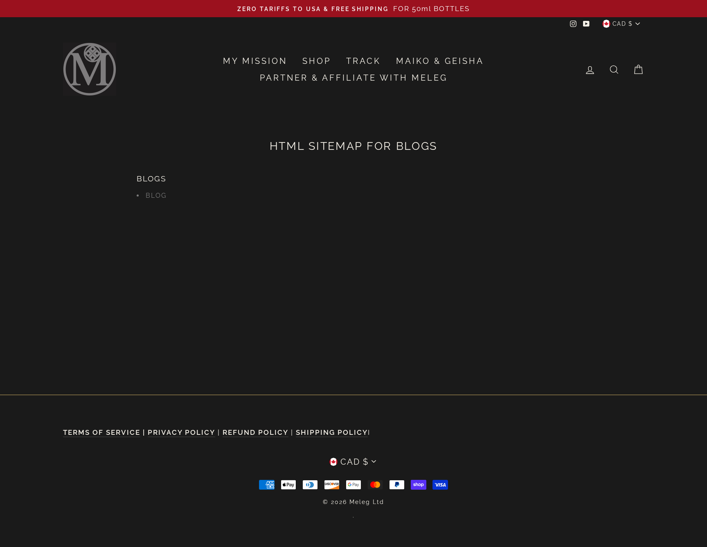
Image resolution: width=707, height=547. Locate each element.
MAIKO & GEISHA (440, 61)
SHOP (316, 61)
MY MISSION (255, 61)
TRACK (363, 61)
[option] (353, 8)
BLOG (156, 195)
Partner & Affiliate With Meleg (354, 78)
